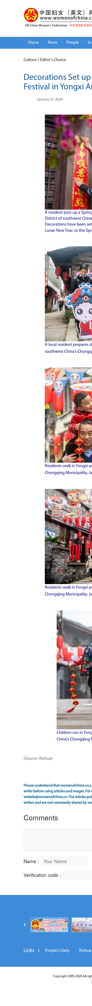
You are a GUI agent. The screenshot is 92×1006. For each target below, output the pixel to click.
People (73, 43)
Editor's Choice (53, 60)
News (53, 43)
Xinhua (85, 951)
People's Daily (57, 951)
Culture (30, 60)
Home (33, 43)
